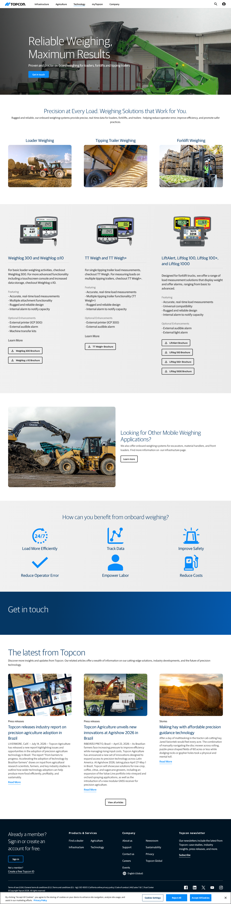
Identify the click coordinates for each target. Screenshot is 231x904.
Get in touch (38, 74)
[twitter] (203, 887)
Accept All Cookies (201, 897)
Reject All (176, 897)
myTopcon (97, 4)
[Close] (225, 897)
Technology (79, 4)
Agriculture (61, 4)
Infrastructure (42, 4)
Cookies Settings (153, 897)
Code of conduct (122, 887)
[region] (115, 898)
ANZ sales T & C (136, 887)
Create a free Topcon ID (21, 871)
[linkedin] (195, 887)
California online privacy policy (101, 887)
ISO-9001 (83, 887)
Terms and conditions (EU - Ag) (65, 887)
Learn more (129, 458)
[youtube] (212, 887)
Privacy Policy (40, 900)
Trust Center (149, 887)
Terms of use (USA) (16, 887)
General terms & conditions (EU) (38, 887)
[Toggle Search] (216, 4)
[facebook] (186, 887)
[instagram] (221, 887)
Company (114, 4)
